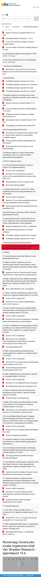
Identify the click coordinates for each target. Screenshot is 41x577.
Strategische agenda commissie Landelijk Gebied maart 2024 (18, 115)
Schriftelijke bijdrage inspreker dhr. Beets (19, 88)
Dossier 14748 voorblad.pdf (14, 426)
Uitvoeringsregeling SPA (13, 347)
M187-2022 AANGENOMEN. (15, 185)
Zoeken (3, 15)
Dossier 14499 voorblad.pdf (14, 316)
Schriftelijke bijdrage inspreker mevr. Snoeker (20, 235)
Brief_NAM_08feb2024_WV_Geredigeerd (19, 289)
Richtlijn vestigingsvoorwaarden (16, 435)
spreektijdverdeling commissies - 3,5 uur (19, 38)
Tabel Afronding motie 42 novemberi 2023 (19, 182)
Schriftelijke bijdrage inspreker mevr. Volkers (20, 91)
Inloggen (29, 575)
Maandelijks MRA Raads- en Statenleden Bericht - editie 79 (18, 533)
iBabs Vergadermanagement (12, 575)
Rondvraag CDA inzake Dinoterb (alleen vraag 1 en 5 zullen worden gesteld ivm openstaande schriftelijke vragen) (20, 135)
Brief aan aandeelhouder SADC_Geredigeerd (21, 226)
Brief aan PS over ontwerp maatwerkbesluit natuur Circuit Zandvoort (18, 303)
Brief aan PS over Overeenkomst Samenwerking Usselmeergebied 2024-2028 (20, 363)
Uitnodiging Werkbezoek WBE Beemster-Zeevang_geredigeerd (18, 457)
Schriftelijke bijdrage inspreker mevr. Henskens (21, 84)
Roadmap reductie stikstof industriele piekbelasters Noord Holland (16, 501)
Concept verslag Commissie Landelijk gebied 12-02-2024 (19, 110)
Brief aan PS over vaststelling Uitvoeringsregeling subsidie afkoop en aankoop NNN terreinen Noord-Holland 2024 (18, 341)
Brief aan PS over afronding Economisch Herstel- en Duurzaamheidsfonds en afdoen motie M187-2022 (19, 176)
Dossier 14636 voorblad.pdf (14, 197)
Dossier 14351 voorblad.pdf (14, 170)
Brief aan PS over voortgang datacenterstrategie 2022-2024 (20, 431)
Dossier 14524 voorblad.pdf (14, 379)
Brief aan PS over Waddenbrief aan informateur (21, 383)
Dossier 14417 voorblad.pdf (14, 335)
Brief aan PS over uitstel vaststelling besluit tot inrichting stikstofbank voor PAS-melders (19, 202)
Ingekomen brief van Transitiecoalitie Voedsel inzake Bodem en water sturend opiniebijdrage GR (19, 274)
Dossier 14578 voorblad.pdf (14, 359)
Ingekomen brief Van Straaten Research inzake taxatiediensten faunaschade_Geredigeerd (20, 473)
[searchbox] (17, 18)
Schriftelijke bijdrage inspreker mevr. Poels (20, 238)
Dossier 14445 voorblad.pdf (14, 298)
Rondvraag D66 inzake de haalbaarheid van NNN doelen (19, 142)
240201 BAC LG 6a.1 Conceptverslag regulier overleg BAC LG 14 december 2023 (19, 519)
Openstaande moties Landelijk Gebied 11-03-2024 (19, 121)
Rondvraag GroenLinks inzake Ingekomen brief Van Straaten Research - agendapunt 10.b (20, 247)
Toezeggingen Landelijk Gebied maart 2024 (20, 125)
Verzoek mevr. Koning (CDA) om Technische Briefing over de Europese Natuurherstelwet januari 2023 (19, 72)
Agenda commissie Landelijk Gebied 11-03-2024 (18, 34)
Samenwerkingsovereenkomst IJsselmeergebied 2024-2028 (14, 369)
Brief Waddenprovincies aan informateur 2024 (21, 386)
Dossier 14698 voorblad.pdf (14, 488)
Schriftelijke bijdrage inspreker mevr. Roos (19, 81)
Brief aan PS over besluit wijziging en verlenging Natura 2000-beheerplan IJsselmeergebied (20, 320)
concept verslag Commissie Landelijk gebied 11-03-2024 (20, 48)
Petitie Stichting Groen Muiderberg (17, 398)
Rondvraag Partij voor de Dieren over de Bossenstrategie (17, 147)
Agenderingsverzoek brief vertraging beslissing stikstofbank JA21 (19, 207)
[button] (36, 18)
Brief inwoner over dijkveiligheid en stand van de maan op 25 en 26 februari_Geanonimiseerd (20, 411)
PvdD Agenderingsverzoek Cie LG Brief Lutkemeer (17, 231)
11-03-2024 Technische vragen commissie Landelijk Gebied (18, 43)
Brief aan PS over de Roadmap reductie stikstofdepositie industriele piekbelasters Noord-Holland (18, 494)
